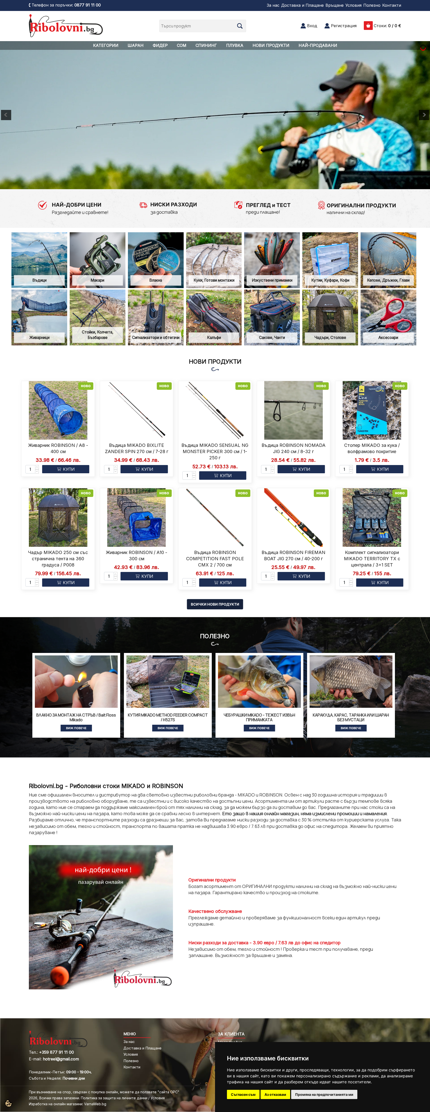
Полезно (371, 5)
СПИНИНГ (206, 45)
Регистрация (344, 25)
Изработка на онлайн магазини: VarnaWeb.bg (67, 1104)
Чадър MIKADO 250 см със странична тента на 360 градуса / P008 (58, 558)
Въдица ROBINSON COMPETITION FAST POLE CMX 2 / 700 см (215, 558)
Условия (353, 5)
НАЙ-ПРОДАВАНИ (318, 45)
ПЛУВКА (234, 45)
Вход (312, 25)
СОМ (181, 45)
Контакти (391, 5)
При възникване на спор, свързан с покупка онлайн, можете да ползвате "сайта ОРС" (104, 1092)
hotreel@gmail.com (61, 1058)
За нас (273, 5)
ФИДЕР (160, 45)
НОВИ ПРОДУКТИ (271, 45)
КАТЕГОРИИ (105, 45)
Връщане (334, 5)
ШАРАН (136, 45)
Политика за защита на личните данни (114, 1098)
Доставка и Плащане (302, 5)
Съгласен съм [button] (243, 1094)
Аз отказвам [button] (275, 1094)
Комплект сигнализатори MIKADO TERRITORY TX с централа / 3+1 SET (372, 558)
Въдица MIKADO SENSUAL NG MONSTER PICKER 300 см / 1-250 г (214, 451)
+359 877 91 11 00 (56, 1052)
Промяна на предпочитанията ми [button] (324, 1094)
